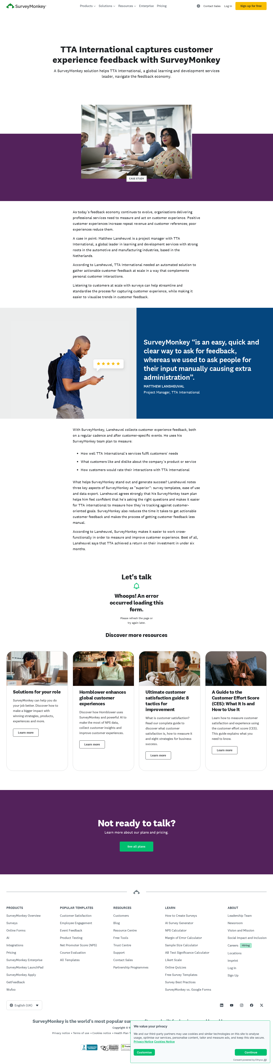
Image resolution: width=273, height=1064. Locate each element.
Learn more (26, 733)
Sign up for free (251, 6)
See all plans (136, 847)
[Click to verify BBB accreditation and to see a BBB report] (89, 1049)
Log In (228, 6)
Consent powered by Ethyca (248, 1059)
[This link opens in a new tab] (222, 1005)
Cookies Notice (164, 1041)
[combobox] (24, 1005)
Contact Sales (212, 6)
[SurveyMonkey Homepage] (26, 6)
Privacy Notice (143, 1041)
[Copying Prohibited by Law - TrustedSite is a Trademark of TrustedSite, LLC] (128, 1049)
